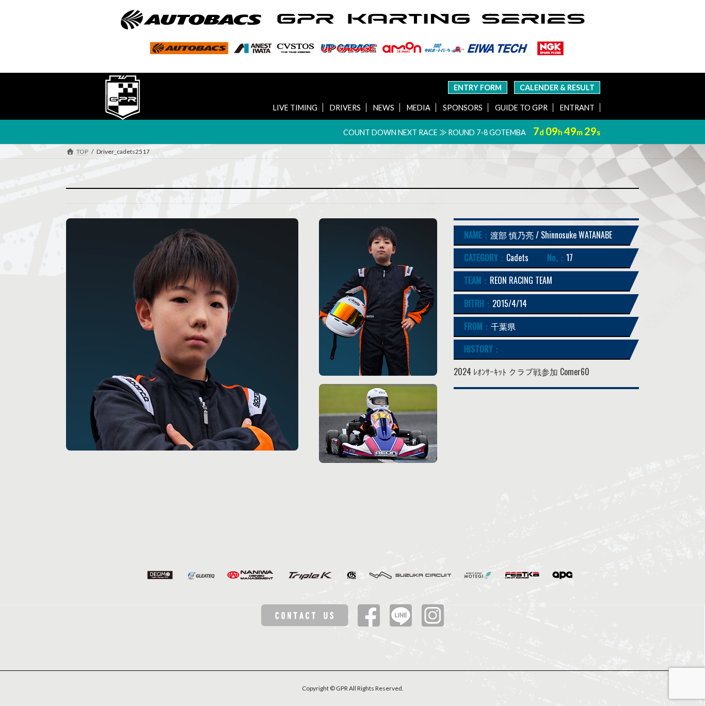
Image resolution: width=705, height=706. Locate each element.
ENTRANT (577, 107)
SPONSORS (463, 107)
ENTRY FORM (478, 87)
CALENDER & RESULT (557, 87)
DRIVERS (345, 107)
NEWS (383, 107)
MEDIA (418, 107)
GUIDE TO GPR (521, 107)
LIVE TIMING (295, 107)
